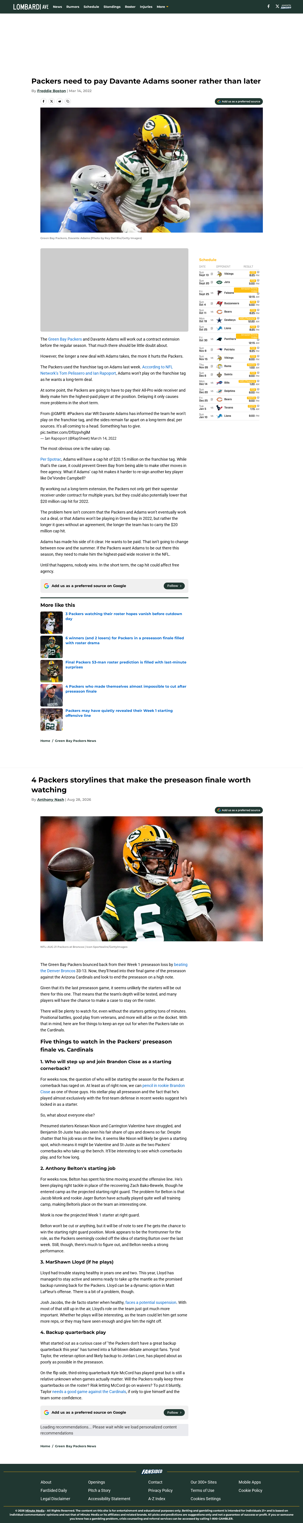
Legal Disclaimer (55, 1498)
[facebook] (269, 6)
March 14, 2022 (103, 438)
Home (45, 741)
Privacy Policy (160, 1490)
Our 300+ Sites (204, 1482)
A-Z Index (156, 1498)
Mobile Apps (250, 1482)
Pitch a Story (99, 1490)
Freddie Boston (51, 91)
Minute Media (34, 1510)
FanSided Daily (54, 1490)
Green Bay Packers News (75, 741)
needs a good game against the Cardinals (89, 1391)
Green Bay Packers (65, 339)
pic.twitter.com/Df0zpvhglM (65, 432)
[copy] (68, 101)
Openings (96, 1482)
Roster (130, 7)
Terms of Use (202, 1490)
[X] (277, 6)
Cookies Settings (206, 1498)
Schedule (91, 7)
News (57, 7)
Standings (112, 7)
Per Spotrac (50, 459)
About (46, 1482)
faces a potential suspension (150, 1302)
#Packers (75, 413)
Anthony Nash (50, 799)
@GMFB (58, 413)
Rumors (72, 7)
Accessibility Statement (109, 1498)
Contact (155, 1482)
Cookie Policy (250, 1490)
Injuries (146, 7)
